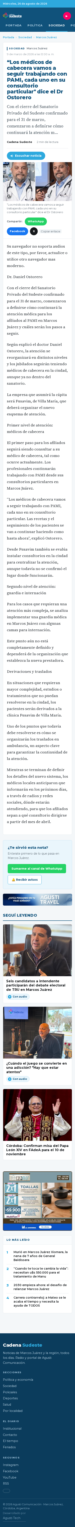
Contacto (10, 1435)
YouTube (9, 1477)
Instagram (11, 1465)
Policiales (10, 1392)
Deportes (10, 1398)
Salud (7, 1404)
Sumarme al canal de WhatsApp (36, 868)
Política (35, 25)
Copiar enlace (50, 231)
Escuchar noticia (28, 156)
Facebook (17, 231)
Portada (14, 25)
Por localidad (12, 1411)
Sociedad (57, 25)
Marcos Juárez (46, 37)
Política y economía (18, 1380)
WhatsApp (36, 221)
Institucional (12, 1428)
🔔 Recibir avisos (25, 880)
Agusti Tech (11, 1518)
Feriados (9, 1447)
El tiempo (10, 1441)
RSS (6, 1483)
